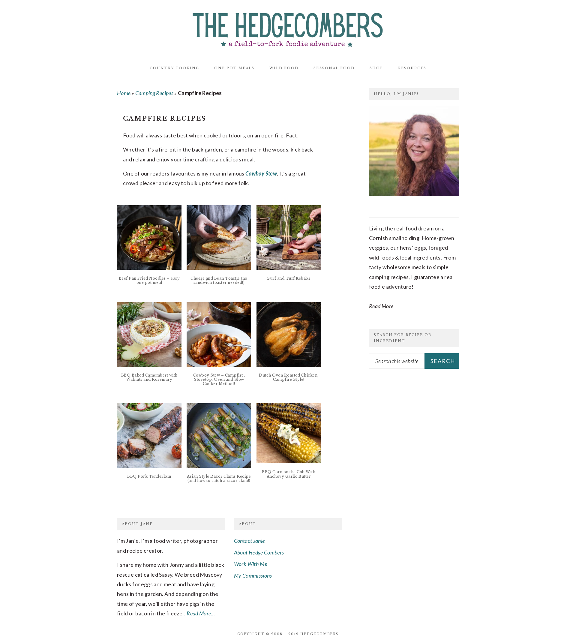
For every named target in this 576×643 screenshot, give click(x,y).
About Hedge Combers (259, 552)
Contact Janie (249, 540)
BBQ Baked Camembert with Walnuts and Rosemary (149, 377)
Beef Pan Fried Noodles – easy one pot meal (149, 280)
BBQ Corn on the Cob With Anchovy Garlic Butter (288, 474)
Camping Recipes (154, 93)
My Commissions (253, 575)
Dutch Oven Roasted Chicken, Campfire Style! (289, 377)
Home (123, 93)
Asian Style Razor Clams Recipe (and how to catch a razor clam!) (219, 478)
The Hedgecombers (288, 28)
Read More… (201, 613)
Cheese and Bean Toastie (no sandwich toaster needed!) (219, 280)
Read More (381, 306)
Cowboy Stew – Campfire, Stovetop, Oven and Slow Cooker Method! (219, 379)
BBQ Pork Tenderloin (149, 476)
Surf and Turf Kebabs (288, 278)
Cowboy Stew (261, 173)
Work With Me (250, 563)
